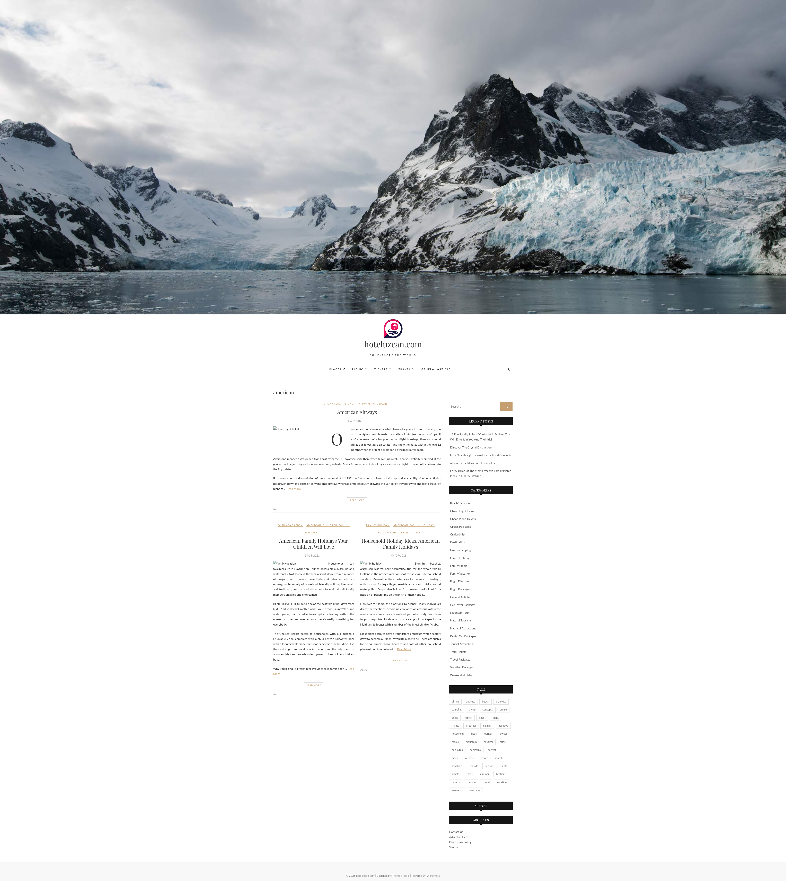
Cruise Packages (460, 526)
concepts (487, 709)
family (344, 525)
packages (457, 749)
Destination (457, 542)
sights (503, 766)
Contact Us (456, 832)
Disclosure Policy (460, 842)
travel (486, 782)
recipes (469, 758)
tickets (456, 782)
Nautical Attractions (463, 628)
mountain (471, 741)
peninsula (475, 749)
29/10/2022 (355, 421)
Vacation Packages (462, 667)
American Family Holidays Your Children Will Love (313, 543)
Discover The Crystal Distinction (471, 447)
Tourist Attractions (462, 644)
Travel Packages (460, 659)
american (380, 403)
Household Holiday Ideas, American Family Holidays (400, 543)
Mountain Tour (459, 612)
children (330, 525)
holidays (312, 532)
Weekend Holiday (461, 675)
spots (469, 774)
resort (484, 758)
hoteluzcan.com (393, 344)
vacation (502, 782)
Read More (294, 488)
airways (365, 403)
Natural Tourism (460, 620)
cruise (503, 709)
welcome (474, 790)
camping (457, 709)
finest (482, 717)
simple (455, 774)
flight (495, 717)
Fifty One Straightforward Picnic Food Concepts (481, 455)
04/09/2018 (399, 555)
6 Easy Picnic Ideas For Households (472, 463)
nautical (488, 741)
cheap (472, 709)
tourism (471, 782)
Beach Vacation (460, 503)
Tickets (380, 369)
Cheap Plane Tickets (463, 519)
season (489, 766)
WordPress (433, 875)
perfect (492, 749)
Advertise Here (458, 837)
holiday (427, 525)
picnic (455, 758)
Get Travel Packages (462, 605)
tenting (500, 774)
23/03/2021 (312, 555)
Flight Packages (460, 589)
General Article (436, 369)
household (402, 532)
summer (484, 774)
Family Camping (460, 550)
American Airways (357, 412)
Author (277, 509)
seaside (473, 766)
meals (455, 741)
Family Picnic (458, 565)
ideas (416, 532)
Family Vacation (290, 525)
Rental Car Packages (463, 636)
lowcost (503, 733)
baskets (470, 701)
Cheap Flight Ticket (339, 403)
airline (455, 701)
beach (485, 701)
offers (503, 741)
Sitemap (454, 847)
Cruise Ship (457, 534)
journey (488, 733)
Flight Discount (460, 581)
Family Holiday (378, 525)
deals (455, 717)
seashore (457, 766)
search (499, 758)
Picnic (357, 369)
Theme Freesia (401, 875)
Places (335, 369)
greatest (471, 725)
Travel (405, 369)
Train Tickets (458, 651)
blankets (501, 701)
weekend (457, 790)
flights (455, 725)
